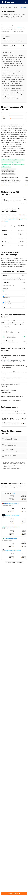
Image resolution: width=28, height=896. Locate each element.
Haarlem (19, 27)
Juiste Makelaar (16, 468)
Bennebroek (23, 219)
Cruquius (10, 219)
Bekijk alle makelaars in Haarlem (13, 562)
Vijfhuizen (5, 221)
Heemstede (16, 219)
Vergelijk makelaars (13, 893)
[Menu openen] (26, 2)
